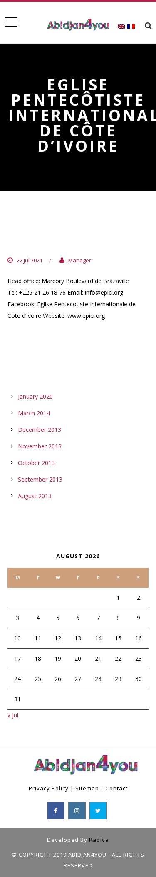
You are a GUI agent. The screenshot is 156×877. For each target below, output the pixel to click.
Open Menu (11, 22)
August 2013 (35, 496)
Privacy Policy (49, 788)
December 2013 (39, 430)
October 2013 (36, 463)
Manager (79, 260)
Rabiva (99, 839)
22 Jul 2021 (29, 260)
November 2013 (40, 446)
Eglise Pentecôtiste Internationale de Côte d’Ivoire (68, 234)
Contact (117, 788)
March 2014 (34, 413)
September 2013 (40, 479)
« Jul (12, 715)
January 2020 (35, 396)
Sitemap (87, 788)
